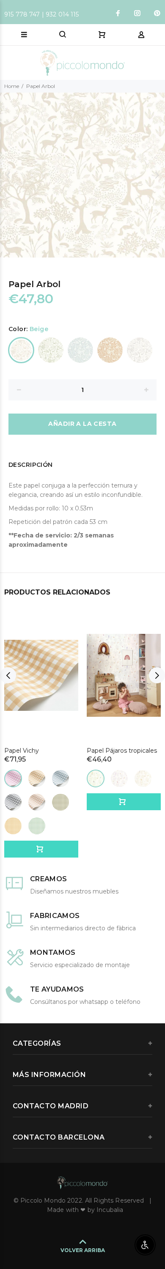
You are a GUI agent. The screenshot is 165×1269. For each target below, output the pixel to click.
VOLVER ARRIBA (82, 1250)
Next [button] (157, 175)
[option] (82, 175)
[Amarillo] (13, 825)
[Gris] (139, 350)
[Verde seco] (60, 802)
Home (11, 86)
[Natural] (143, 778)
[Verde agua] (95, 778)
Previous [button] (8, 175)
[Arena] (110, 350)
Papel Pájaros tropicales (122, 750)
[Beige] (21, 350)
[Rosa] (13, 778)
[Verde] (50, 350)
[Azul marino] (60, 778)
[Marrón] (36, 802)
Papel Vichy (21, 750)
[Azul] (80, 350)
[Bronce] (36, 778)
